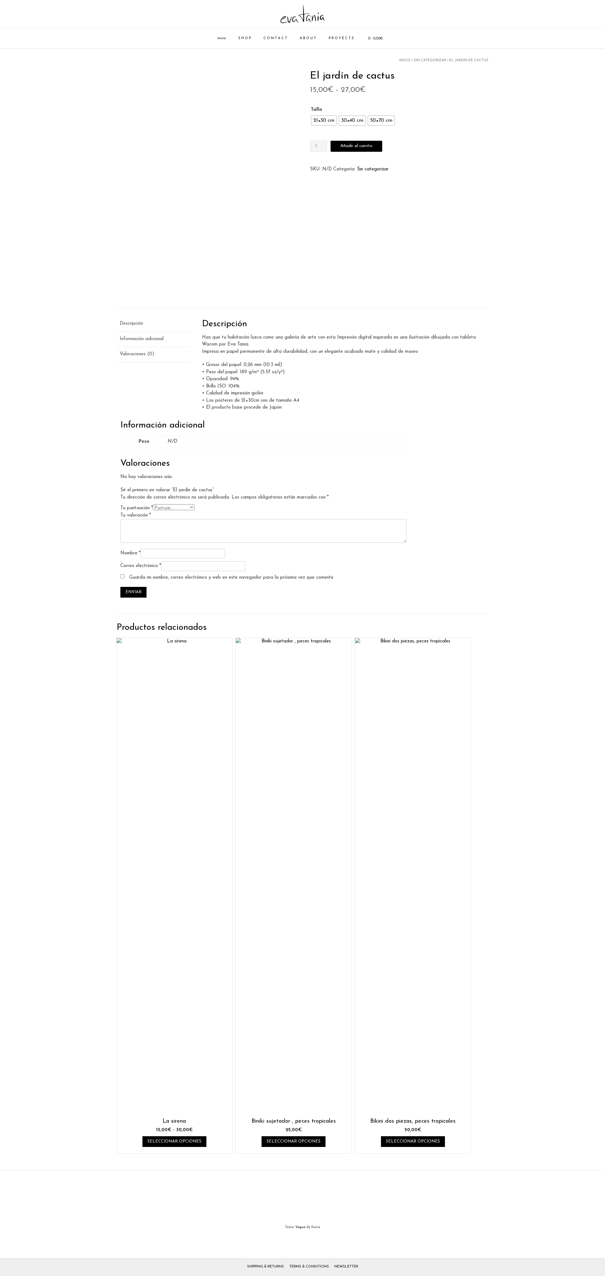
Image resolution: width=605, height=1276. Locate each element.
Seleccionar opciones (174, 1141)
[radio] (324, 120)
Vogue (300, 1227)
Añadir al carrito (356, 146)
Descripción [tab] (131, 323)
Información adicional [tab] (142, 339)
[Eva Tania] (302, 14)
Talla (316, 109)
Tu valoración (135, 515)
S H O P (244, 38)
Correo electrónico (140, 566)
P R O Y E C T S (341, 38)
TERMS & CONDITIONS (309, 1266)
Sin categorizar (430, 60)
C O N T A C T (275, 38)
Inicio (405, 60)
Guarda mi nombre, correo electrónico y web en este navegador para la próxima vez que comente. (231, 577)
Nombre (130, 553)
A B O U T (308, 38)
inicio (221, 38)
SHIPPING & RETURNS (265, 1266)
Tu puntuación (136, 508)
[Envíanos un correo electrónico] (303, 1204)
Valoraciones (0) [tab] (137, 354)
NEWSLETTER (346, 1266)
